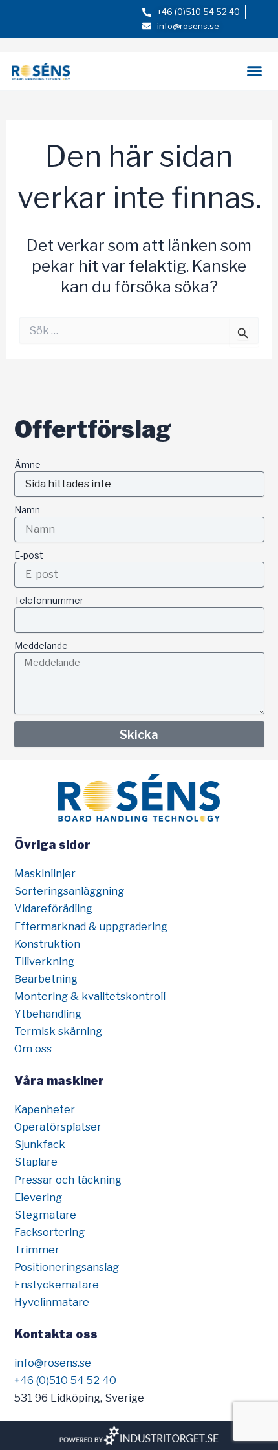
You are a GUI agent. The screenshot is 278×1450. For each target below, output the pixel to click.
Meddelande (41, 645)
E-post (28, 554)
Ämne (27, 464)
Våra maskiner (59, 1080)
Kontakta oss (56, 1334)
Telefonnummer (48, 600)
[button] (254, 71)
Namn (27, 509)
